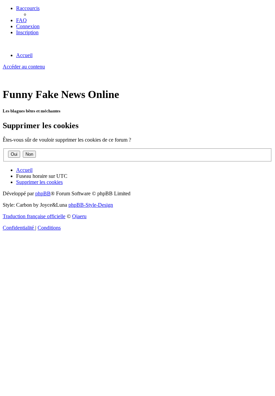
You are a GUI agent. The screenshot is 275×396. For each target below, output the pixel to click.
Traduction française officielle (34, 216)
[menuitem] (21, 20)
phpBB (43, 193)
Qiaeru (79, 216)
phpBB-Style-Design (90, 205)
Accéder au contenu (24, 66)
